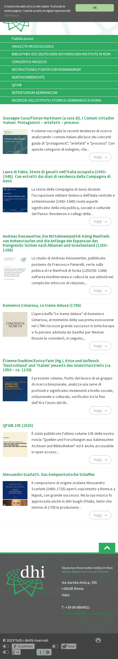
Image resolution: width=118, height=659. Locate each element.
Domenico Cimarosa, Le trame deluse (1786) (42, 305)
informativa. (12, 15)
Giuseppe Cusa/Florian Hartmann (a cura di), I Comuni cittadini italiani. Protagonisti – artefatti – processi (58, 120)
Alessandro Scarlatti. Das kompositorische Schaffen (49, 474)
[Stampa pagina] (98, 640)
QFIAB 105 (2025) (18, 425)
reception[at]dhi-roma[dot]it (85, 613)
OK (95, 8)
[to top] (107, 547)
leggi (98, 156)
